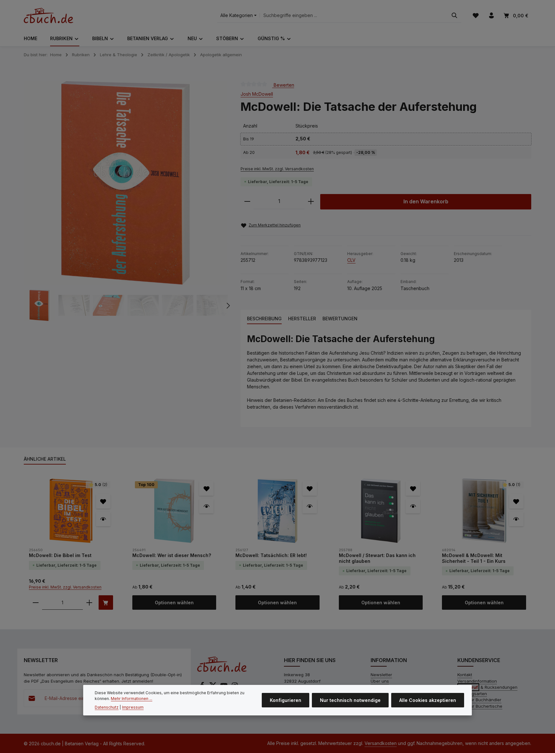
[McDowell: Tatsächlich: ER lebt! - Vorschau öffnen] (310, 506)
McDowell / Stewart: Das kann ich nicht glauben (377, 558)
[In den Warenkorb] (106, 602)
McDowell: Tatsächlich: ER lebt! (271, 555)
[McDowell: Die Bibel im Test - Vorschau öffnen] (103, 519)
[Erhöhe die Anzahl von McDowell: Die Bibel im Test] (89, 602)
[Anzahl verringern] (247, 201)
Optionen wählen (174, 602)
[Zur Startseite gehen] (48, 15)
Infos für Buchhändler (479, 699)
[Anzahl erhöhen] (311, 201)
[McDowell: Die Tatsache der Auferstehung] (125, 183)
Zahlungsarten (472, 693)
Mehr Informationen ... (131, 698)
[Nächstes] (227, 305)
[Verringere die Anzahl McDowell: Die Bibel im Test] (35, 602)
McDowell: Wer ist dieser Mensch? (171, 555)
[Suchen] (454, 15)
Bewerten (283, 84)
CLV (351, 260)
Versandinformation (477, 681)
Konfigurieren (285, 700)
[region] (125, 201)
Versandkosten (381, 743)
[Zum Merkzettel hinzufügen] (103, 501)
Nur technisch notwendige (350, 700)
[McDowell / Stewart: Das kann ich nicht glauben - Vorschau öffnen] (413, 506)
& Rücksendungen (488, 687)
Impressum (133, 706)
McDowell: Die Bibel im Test (60, 555)
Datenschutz (107, 706)
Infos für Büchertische (479, 706)
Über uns (380, 681)
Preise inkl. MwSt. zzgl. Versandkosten (277, 168)
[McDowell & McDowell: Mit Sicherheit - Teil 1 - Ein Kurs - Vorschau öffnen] (516, 519)
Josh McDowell (257, 94)
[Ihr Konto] (491, 15)
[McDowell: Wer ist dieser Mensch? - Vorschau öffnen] (206, 506)
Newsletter (381, 674)
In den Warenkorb (425, 202)
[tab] (264, 319)
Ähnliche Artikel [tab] (45, 459)
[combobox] (354, 15)
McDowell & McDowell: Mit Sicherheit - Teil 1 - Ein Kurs (474, 558)
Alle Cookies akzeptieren (427, 700)
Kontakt (464, 674)
